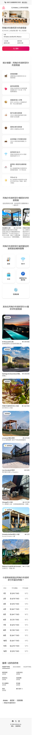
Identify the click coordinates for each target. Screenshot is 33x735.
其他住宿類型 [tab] (17, 667)
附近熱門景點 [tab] (27, 667)
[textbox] (9, 43)
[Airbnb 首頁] (3, 8)
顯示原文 (24, 2)
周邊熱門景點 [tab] (6, 667)
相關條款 (18, 726)
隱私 (12, 726)
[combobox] (16, 37)
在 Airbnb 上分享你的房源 (19, 8)
